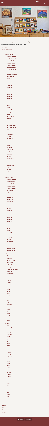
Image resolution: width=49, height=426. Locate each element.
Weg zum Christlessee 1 (12, 125)
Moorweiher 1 (10, 136)
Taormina (9, 372)
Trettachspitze (10, 149)
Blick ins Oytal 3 (10, 201)
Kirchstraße (9, 98)
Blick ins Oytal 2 (10, 199)
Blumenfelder (10, 327)
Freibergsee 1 (10, 132)
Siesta (8, 347)
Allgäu (5, 253)
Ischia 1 (8, 361)
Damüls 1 (9, 381)
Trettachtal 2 (9, 235)
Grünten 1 (9, 278)
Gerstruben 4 (9, 85)
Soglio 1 (8, 390)
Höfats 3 (8, 145)
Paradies (8, 276)
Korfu (8, 341)
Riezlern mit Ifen (10, 264)
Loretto (8, 228)
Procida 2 (9, 354)
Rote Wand (9, 114)
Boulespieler (9, 334)
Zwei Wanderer (10, 190)
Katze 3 (8, 311)
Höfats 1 (8, 140)
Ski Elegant (9, 239)
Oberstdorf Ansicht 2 (11, 58)
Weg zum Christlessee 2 (12, 127)
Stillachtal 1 (9, 152)
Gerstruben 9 (9, 96)
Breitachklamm (10, 174)
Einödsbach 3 (9, 208)
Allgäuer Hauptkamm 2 (11, 248)
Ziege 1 (8, 289)
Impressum (5, 412)
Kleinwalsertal (10, 262)
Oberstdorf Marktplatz (12, 74)
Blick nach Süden (10, 76)
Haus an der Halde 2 (11, 160)
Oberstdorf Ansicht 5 (11, 65)
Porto (8, 385)
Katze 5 (8, 315)
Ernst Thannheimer (7, 49)
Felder (8, 325)
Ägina (8, 339)
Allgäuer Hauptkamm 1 (11, 246)
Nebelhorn (9, 230)
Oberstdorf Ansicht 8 (11, 72)
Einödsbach (9, 156)
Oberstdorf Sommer (9, 54)
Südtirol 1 (9, 374)
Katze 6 (8, 318)
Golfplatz (9, 169)
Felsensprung (9, 244)
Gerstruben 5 (9, 87)
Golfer (8, 167)
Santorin (8, 345)
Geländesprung (10, 241)
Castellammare (10, 370)
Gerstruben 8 (9, 94)
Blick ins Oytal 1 (10, 197)
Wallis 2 (8, 396)
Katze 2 (8, 309)
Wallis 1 (8, 394)
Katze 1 (8, 307)
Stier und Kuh (9, 304)
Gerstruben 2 (9, 81)
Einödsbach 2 (9, 206)
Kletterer (9, 172)
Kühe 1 (8, 298)
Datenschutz (5, 409)
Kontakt (4, 407)
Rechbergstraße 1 (11, 109)
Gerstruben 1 (9, 78)
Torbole (8, 379)
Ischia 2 (8, 363)
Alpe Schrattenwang (11, 260)
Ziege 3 (8, 293)
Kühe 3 (8, 302)
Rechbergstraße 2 (11, 112)
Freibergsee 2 (10, 134)
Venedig (8, 350)
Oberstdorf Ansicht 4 (11, 63)
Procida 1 (9, 352)
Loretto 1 (9, 101)
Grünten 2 (9, 280)
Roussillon (9, 332)
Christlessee (9, 129)
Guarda (8, 387)
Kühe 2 (8, 300)
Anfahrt (4, 405)
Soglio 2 (8, 392)
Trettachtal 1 (9, 232)
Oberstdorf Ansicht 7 (11, 69)
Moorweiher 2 (10, 138)
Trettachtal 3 (9, 237)
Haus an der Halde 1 (11, 158)
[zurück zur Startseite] (42, 2)
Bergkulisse (9, 258)
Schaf (8, 287)
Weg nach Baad (10, 273)
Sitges (8, 399)
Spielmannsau (10, 120)
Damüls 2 (9, 383)
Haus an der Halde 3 (11, 163)
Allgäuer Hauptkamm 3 (11, 250)
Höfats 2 (8, 143)
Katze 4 (8, 313)
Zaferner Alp (9, 271)
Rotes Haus (9, 336)
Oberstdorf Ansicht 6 (11, 67)
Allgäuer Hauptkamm (11, 256)
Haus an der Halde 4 (11, 165)
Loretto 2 (9, 103)
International (7, 323)
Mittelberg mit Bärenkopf (12, 269)
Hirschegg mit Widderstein (12, 267)
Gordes (8, 330)
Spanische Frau (10, 401)
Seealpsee (9, 118)
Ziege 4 (8, 295)
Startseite (4, 47)
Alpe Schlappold (10, 116)
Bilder (3, 52)
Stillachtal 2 (9, 154)
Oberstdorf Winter (8, 177)
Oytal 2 (8, 107)
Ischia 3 (8, 365)
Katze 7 (8, 320)
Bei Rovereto (9, 356)
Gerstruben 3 (9, 83)
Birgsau (8, 123)
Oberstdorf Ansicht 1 (11, 56)
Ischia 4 (8, 367)
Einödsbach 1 (9, 204)
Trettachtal (9, 147)
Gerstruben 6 (9, 89)
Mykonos (9, 343)
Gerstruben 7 (9, 92)
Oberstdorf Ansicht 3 (11, 61)
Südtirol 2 (9, 376)
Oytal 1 (8, 105)
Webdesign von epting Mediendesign (24, 423)
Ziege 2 (8, 291)
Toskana (8, 359)
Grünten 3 (9, 282)
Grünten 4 (9, 284)
